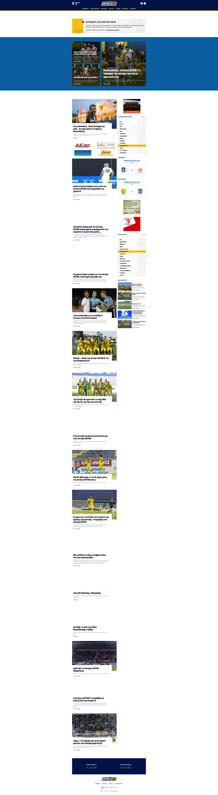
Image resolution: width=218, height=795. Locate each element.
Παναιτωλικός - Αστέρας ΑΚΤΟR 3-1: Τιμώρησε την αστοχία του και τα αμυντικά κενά (122, 74)
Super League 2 (122, 234)
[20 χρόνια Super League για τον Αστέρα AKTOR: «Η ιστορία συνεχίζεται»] (94, 260)
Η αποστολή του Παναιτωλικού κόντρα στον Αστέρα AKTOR (90, 437)
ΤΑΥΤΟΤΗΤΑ (111, 783)
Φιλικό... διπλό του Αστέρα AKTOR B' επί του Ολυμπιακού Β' (91, 359)
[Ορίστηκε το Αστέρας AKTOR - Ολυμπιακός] (94, 655)
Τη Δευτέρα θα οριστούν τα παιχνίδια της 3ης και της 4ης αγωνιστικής (89, 400)
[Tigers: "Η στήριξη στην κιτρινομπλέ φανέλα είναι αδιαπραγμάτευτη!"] (94, 728)
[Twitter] (90, 767)
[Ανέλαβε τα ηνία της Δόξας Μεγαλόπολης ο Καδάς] (94, 617)
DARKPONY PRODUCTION (114, 791)
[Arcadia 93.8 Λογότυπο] (109, 3)
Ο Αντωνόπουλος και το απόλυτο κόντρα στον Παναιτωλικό (87, 316)
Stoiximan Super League (125, 117)
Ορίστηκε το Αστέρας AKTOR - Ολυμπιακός (86, 669)
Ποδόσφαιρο (104, 8)
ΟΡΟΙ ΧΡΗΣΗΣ (104, 783)
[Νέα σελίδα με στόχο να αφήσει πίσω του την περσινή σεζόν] (94, 545)
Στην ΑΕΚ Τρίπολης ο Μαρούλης (87, 593)
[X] (124, 767)
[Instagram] (93, 767)
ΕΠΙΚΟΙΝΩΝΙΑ (97, 783)
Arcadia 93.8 (133, 8)
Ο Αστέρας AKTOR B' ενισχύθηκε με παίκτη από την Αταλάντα (88, 699)
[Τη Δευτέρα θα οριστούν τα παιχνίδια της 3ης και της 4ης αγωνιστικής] (94, 387)
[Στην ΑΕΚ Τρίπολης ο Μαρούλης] (94, 582)
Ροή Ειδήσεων (85, 8)
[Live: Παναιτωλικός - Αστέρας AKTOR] (125, 295)
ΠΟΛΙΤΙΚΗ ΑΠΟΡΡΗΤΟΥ (119, 783)
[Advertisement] (82, 145)
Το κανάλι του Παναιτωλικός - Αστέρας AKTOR (139, 322)
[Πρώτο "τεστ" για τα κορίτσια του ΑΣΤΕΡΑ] (125, 286)
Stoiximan (118, 8)
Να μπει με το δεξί (136, 303)
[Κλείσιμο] (144, 20)
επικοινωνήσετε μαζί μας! (112, 30)
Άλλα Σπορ (111, 8)
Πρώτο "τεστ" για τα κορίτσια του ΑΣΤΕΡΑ (137, 284)
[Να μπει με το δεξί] (125, 305)
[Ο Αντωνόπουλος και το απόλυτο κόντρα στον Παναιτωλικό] (94, 303)
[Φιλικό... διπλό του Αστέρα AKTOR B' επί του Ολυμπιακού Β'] (94, 345)
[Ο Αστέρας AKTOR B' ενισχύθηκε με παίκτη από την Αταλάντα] (94, 690)
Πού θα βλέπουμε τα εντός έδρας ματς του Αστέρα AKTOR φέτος (90, 478)
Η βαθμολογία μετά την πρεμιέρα (85, 77)
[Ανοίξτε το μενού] (145, 3)
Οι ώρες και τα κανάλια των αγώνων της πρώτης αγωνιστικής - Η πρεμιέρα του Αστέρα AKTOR (91, 519)
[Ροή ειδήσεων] (141, 3)
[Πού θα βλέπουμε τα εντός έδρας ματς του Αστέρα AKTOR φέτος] (94, 464)
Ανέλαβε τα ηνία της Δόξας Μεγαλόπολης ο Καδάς (85, 628)
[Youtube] (96, 767)
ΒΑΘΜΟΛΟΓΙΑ (144, 116)
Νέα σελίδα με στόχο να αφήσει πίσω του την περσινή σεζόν (89, 556)
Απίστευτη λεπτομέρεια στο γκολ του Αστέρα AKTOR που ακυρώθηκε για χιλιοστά (89, 189)
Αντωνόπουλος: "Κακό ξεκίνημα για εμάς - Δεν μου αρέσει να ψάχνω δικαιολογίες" (89, 129)
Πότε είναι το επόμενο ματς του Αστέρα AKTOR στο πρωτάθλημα (85, 53)
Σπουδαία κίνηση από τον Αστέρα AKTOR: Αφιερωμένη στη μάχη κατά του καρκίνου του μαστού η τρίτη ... (90, 229)
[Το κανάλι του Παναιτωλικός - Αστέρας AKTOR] (125, 324)
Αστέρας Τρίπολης (94, 8)
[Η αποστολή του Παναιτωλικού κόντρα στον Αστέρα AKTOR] (94, 425)
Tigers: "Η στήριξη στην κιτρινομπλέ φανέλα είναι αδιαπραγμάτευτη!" (89, 742)
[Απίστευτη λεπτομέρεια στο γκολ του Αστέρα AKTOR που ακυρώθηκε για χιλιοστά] (94, 173)
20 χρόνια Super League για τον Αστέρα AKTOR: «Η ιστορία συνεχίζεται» (90, 275)
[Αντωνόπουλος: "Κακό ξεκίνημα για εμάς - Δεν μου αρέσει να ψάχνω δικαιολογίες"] (94, 113)
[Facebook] (87, 767)
